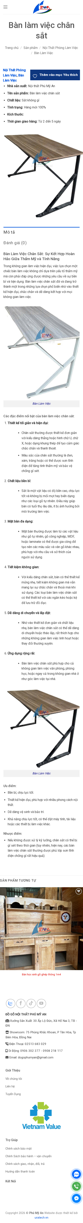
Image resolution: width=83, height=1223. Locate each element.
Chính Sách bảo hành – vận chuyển (28, 1156)
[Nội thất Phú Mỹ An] (43, 7)
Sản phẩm (31, 48)
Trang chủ (12, 48)
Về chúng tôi (13, 1079)
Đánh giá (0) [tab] (15, 242)
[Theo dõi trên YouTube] (41, 1003)
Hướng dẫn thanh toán (20, 1171)
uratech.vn (41, 1217)
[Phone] (76, 1186)
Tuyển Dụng (13, 1094)
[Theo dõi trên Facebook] (21, 1003)
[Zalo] (76, 1174)
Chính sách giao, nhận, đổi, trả (25, 1164)
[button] (5, 7)
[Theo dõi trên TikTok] (31, 1003)
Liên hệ (10, 1086)
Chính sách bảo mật (18, 1148)
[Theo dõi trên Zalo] (10, 1003)
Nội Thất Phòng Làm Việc (60, 48)
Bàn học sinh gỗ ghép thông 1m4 (41, 974)
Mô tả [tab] (9, 232)
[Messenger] (76, 1198)
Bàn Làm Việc (43, 53)
